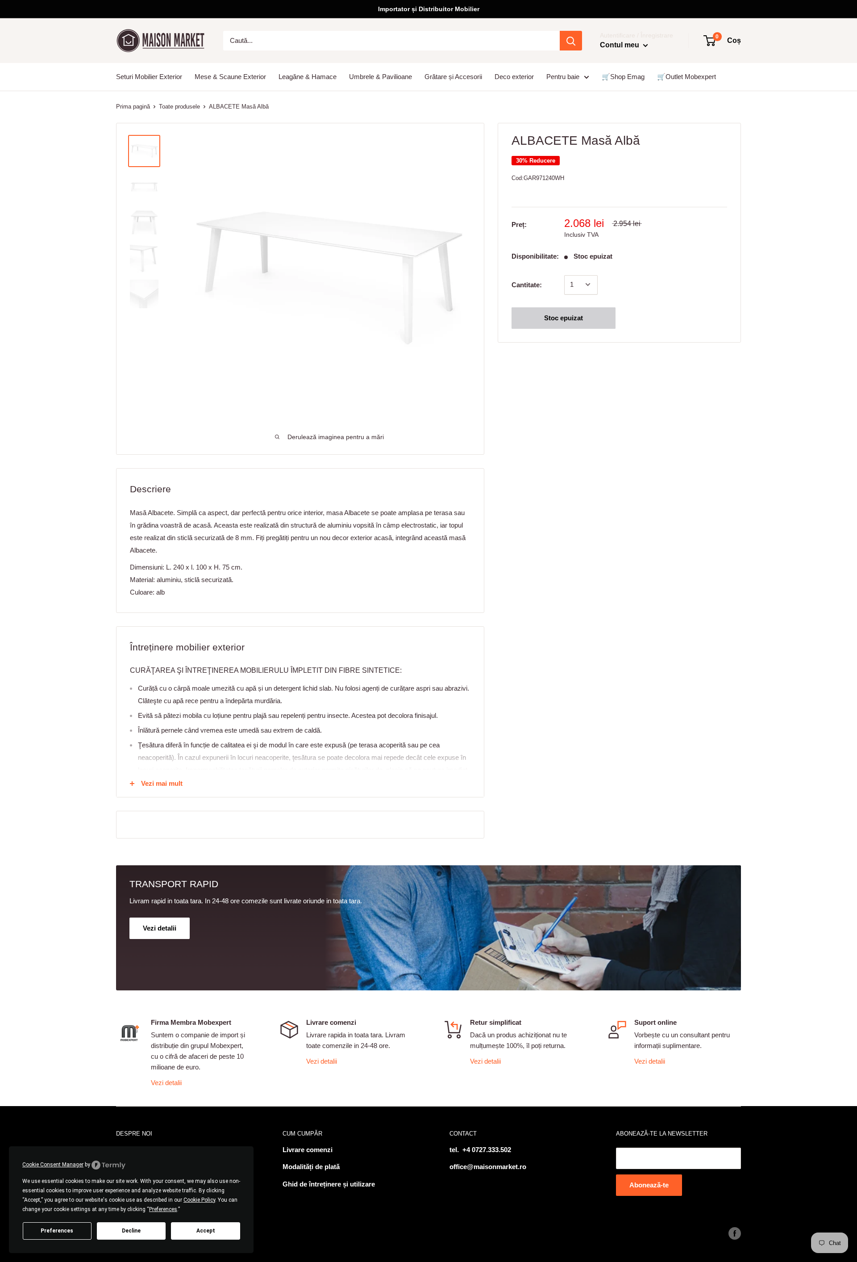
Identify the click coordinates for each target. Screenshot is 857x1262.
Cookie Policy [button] (199, 1200)
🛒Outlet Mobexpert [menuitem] (686, 76)
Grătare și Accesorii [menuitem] (453, 76)
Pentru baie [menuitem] (562, 76)
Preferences (57, 1231)
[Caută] (571, 40)
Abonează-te (649, 1185)
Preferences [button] (163, 1209)
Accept (205, 1231)
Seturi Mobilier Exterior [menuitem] (149, 76)
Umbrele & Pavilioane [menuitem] (380, 76)
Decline (131, 1231)
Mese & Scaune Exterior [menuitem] (230, 76)
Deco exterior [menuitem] (514, 76)
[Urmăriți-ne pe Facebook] (734, 1233)
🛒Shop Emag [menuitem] (623, 76)
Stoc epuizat (563, 317)
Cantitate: (527, 284)
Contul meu (620, 45)
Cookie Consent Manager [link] (52, 1164)
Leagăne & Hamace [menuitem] (308, 76)
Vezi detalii (166, 1082)
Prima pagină (133, 106)
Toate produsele (179, 106)
